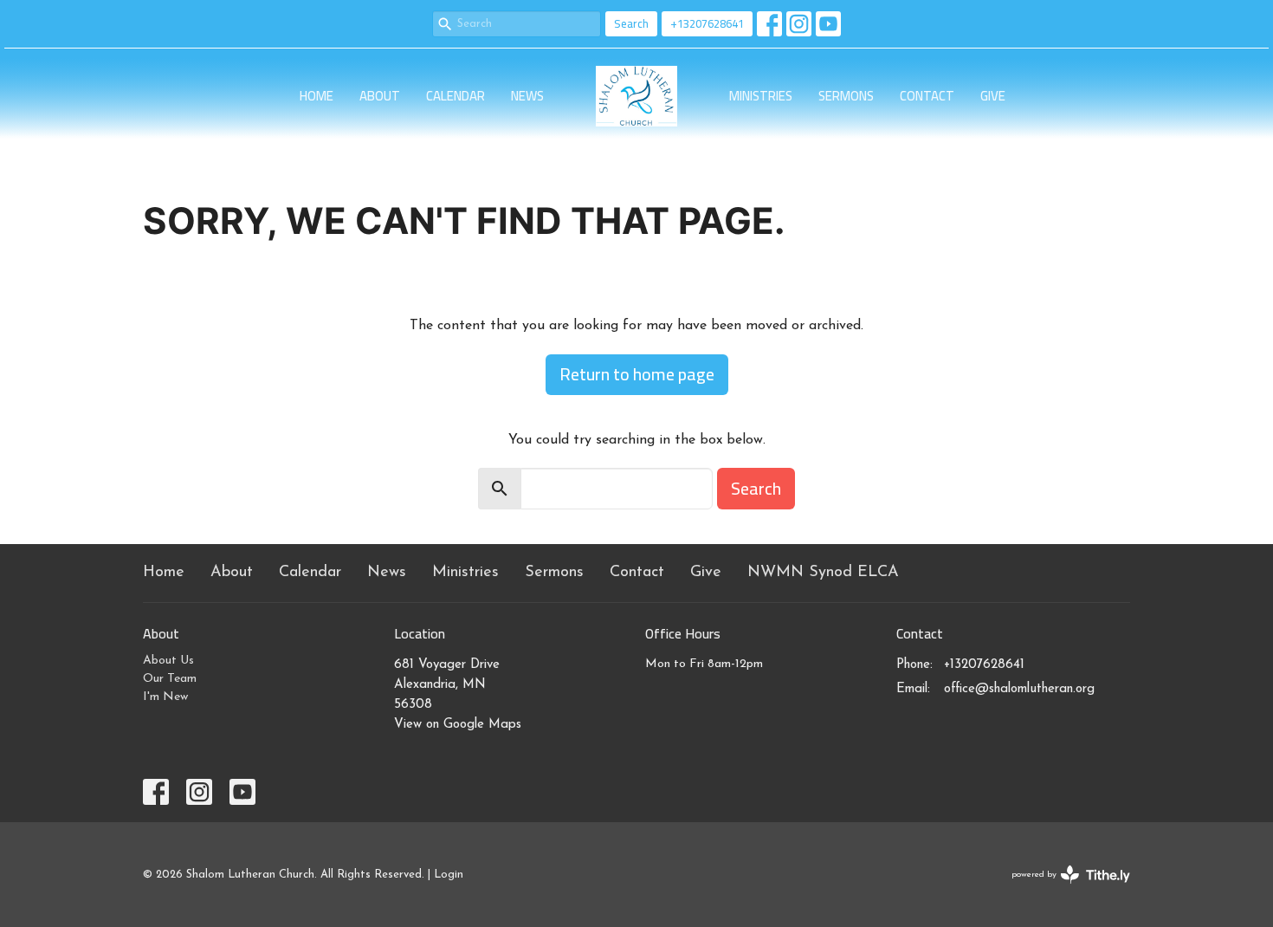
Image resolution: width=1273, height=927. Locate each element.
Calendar (455, 95)
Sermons (846, 95)
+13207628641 (707, 23)
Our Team (170, 678)
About (379, 95)
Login (448, 874)
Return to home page (636, 374)
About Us (168, 660)
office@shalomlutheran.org (1019, 689)
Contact (927, 95)
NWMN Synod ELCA (823, 572)
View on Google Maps (457, 724)
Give (992, 95)
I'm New (165, 696)
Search (631, 23)
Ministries (760, 95)
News (527, 95)
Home (316, 95)
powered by (1061, 890)
